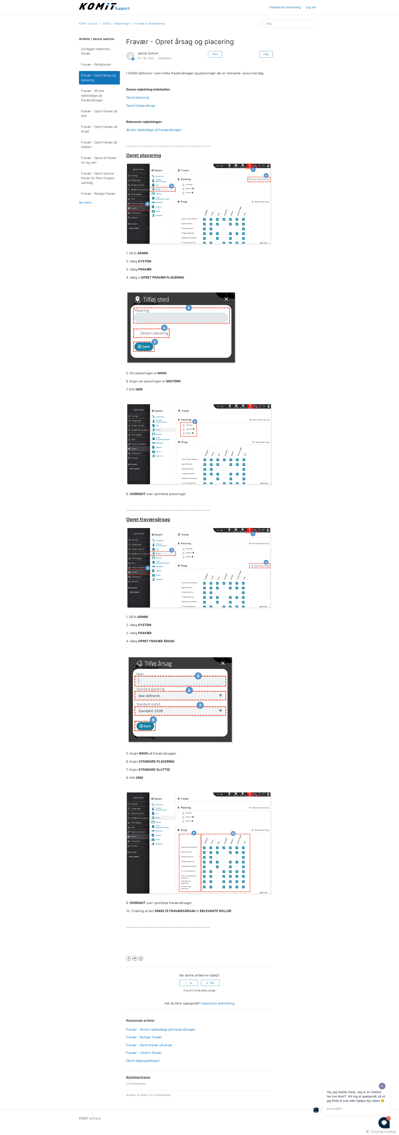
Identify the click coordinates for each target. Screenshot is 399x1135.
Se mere (85, 202)
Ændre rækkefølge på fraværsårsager (154, 130)
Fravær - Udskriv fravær (144, 1053)
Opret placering (137, 97)
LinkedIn (140, 958)
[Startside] (104, 9)
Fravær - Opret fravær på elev (99, 113)
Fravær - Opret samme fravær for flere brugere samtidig (98, 178)
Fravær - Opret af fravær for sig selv (98, 160)
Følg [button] (266, 54)
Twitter (134, 958)
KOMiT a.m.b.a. (88, 23)
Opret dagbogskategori (143, 1061)
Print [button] (215, 54)
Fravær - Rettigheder (96, 64)
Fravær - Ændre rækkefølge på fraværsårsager (92, 95)
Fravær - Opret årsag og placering (98, 77)
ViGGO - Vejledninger (116, 23)
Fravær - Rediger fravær (98, 194)
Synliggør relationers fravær (95, 51)
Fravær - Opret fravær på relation (99, 144)
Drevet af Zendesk (383, 1131)
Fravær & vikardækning (150, 23)
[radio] (188, 983)
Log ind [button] (311, 7)
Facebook (128, 958)
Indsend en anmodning (285, 7)
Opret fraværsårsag (140, 106)
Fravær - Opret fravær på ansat (99, 129)
